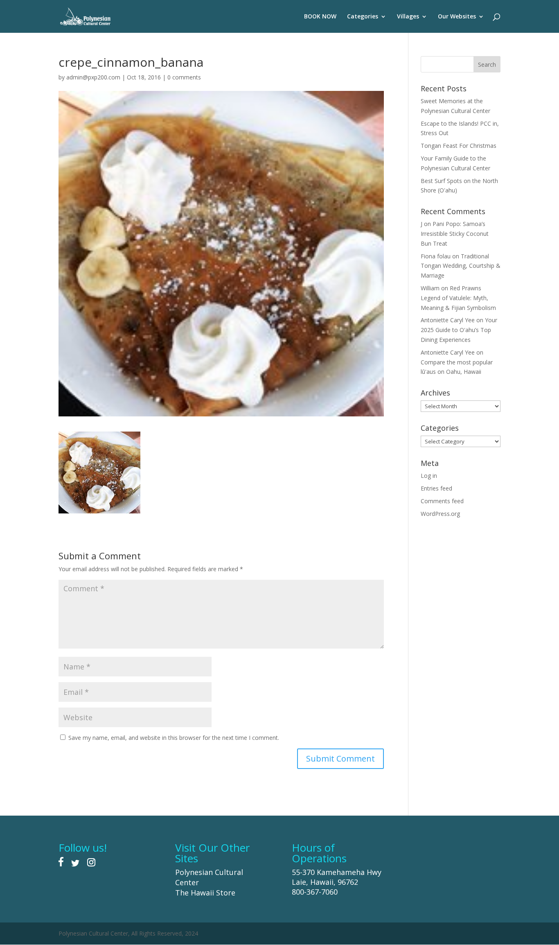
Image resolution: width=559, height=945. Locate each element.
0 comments (184, 77)
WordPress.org (440, 514)
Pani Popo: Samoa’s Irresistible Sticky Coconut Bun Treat (455, 233)
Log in (429, 475)
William (430, 288)
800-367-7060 (315, 892)
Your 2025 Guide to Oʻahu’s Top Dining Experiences (459, 330)
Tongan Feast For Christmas (458, 145)
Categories (362, 17)
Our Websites (457, 17)
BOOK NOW (320, 17)
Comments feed (442, 501)
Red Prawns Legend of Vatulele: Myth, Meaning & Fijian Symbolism (458, 298)
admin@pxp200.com (93, 77)
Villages (408, 17)
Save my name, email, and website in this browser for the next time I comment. (173, 738)
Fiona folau (436, 256)
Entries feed (436, 488)
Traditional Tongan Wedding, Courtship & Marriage (460, 266)
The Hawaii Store (205, 893)
